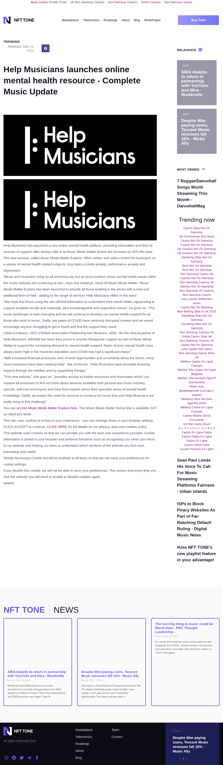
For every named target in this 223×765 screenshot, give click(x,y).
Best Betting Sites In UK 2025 (196, 311)
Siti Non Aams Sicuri (196, 424)
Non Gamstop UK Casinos (197, 290)
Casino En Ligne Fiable (197, 432)
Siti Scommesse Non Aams (196, 236)
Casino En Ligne (196, 440)
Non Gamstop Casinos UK (197, 282)
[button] (198, 20)
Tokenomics (91, 20)
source (8, 483)
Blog (137, 20)
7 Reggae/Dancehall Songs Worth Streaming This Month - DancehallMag (196, 193)
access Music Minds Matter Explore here (47, 408)
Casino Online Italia (196, 444)
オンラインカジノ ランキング (196, 428)
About (125, 20)
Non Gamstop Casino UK (196, 274)
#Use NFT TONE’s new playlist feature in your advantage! (196, 553)
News (186, 65)
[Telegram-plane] (29, 758)
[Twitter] (22, 758)
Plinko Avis (197, 386)
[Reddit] (14, 758)
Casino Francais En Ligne (196, 449)
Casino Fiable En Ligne (197, 436)
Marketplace (70, 20)
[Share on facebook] (45, 48)
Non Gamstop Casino (197, 294)
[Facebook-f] (37, 758)
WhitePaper (152, 20)
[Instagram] (6, 758)
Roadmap (110, 20)
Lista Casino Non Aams (196, 349)
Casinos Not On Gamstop (197, 278)
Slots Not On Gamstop (197, 265)
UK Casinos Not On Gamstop (197, 249)
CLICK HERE (57, 427)
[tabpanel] (184, 744)
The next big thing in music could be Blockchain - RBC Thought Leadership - (184, 628)
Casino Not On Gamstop (197, 240)
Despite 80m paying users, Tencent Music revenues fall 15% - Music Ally (110, 674)
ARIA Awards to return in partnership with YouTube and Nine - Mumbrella (36, 674)
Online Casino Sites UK (197, 336)
